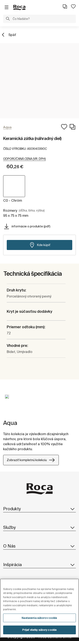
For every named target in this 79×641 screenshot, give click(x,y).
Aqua (10, 422)
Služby (9, 527)
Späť (12, 35)
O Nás (9, 546)
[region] (39, 608)
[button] (7, 19)
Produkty (12, 508)
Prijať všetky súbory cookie (39, 629)
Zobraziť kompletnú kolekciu (27, 460)
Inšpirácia (12, 564)
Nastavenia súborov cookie (39, 617)
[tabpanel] (7, 400)
